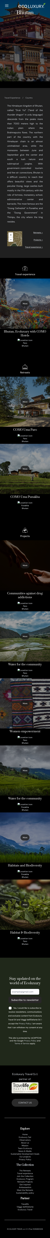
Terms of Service (22, 1043)
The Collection (25, 1165)
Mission (25, 1145)
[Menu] (6, 5)
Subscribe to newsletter (25, 1000)
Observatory (25, 1140)
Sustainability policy (25, 1193)
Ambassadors (25, 1187)
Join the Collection (25, 1176)
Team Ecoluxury (25, 1148)
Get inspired (25, 1184)
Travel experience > (34, 247)
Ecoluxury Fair (25, 1137)
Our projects (25, 1156)
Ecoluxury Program (25, 1179)
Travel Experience (12, 98)
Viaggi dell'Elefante (25, 1207)
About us (25, 1142)
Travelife (25, 1204)
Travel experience (25, 1173)
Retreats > (38, 232)
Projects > (38, 240)
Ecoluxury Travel (25, 1209)
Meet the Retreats (25, 1190)
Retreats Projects (25, 1181)
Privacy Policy (25, 1023)
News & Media (25, 1151)
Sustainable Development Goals (25, 1154)
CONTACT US (25, 1102)
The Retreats (25, 1170)
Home (25, 1134)
